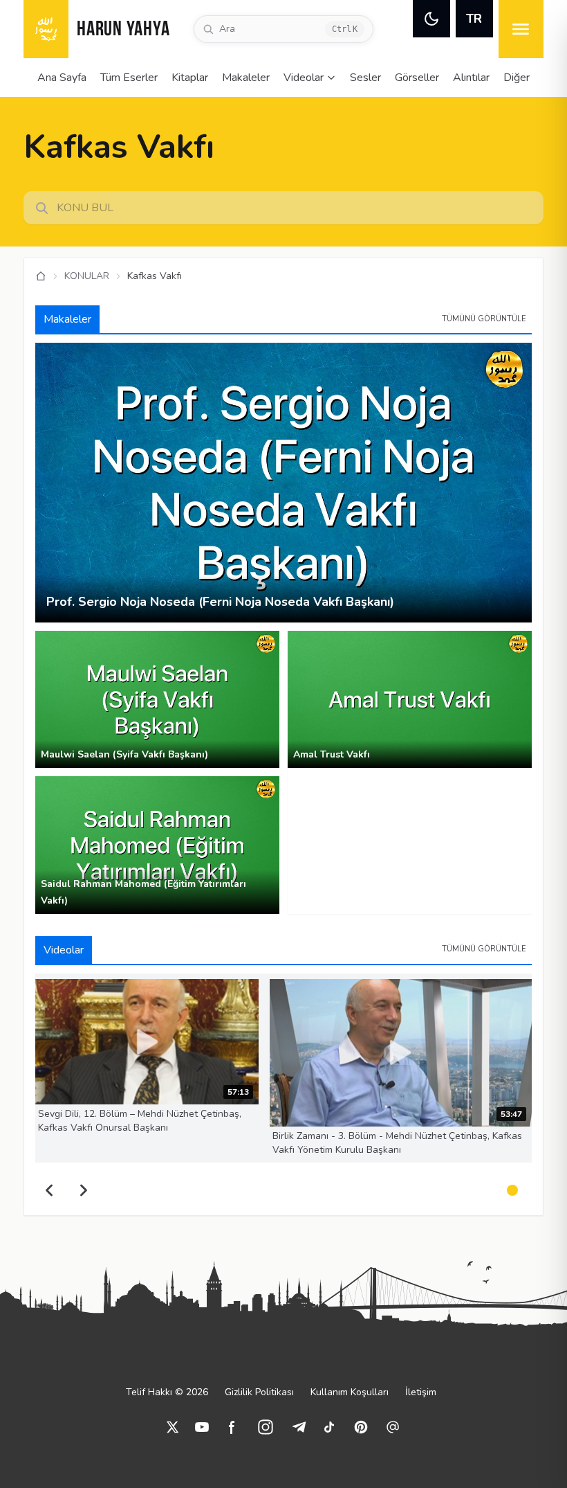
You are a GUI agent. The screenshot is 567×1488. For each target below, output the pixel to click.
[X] (172, 1427)
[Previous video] (49, 1190)
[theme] (431, 18)
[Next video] (83, 1190)
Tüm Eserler (129, 77)
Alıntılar (471, 77)
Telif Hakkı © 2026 (167, 1392)
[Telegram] (299, 1427)
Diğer (516, 77)
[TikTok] (329, 1427)
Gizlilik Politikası (259, 1392)
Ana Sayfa (61, 77)
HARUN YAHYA (123, 30)
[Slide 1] (512, 1190)
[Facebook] (232, 1427)
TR (474, 18)
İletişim (420, 1392)
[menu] (521, 29)
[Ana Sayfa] (40, 276)
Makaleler (246, 77)
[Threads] (393, 1427)
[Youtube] (202, 1427)
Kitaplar (189, 77)
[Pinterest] (361, 1427)
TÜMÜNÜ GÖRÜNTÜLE (484, 319)
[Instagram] (265, 1427)
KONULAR (86, 276)
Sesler (365, 77)
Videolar (304, 77)
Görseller (417, 77)
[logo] (46, 29)
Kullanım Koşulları (349, 1392)
